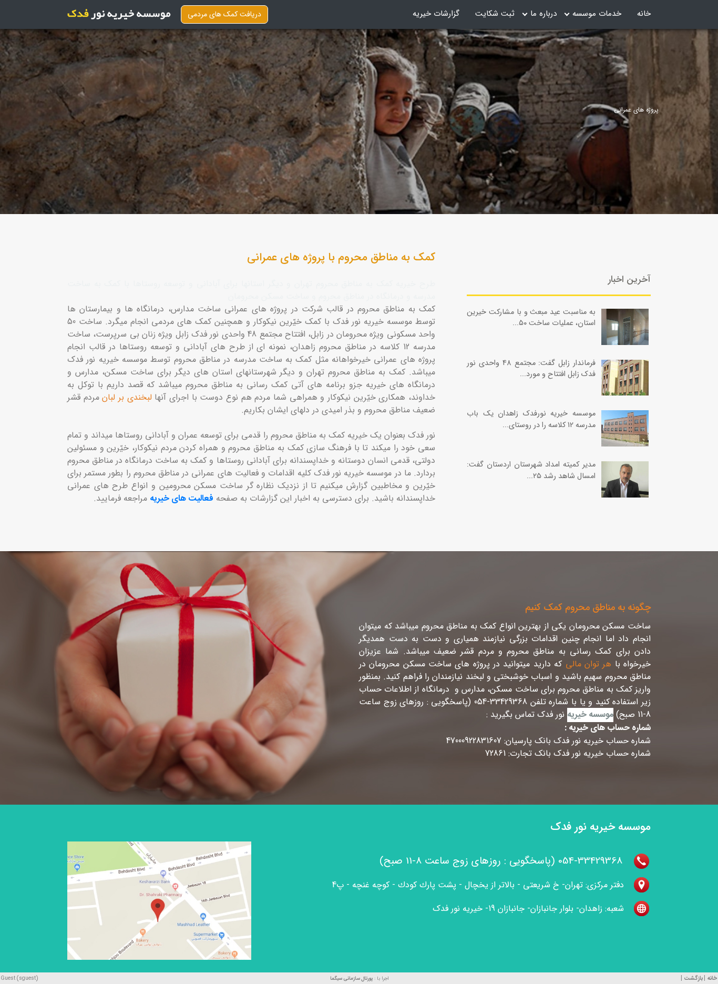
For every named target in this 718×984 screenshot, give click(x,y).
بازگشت (693, 978)
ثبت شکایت (495, 13)
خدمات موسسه (596, 13)
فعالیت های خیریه (181, 499)
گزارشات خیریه (436, 13)
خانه (644, 13)
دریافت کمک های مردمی (224, 14)
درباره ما (543, 13)
